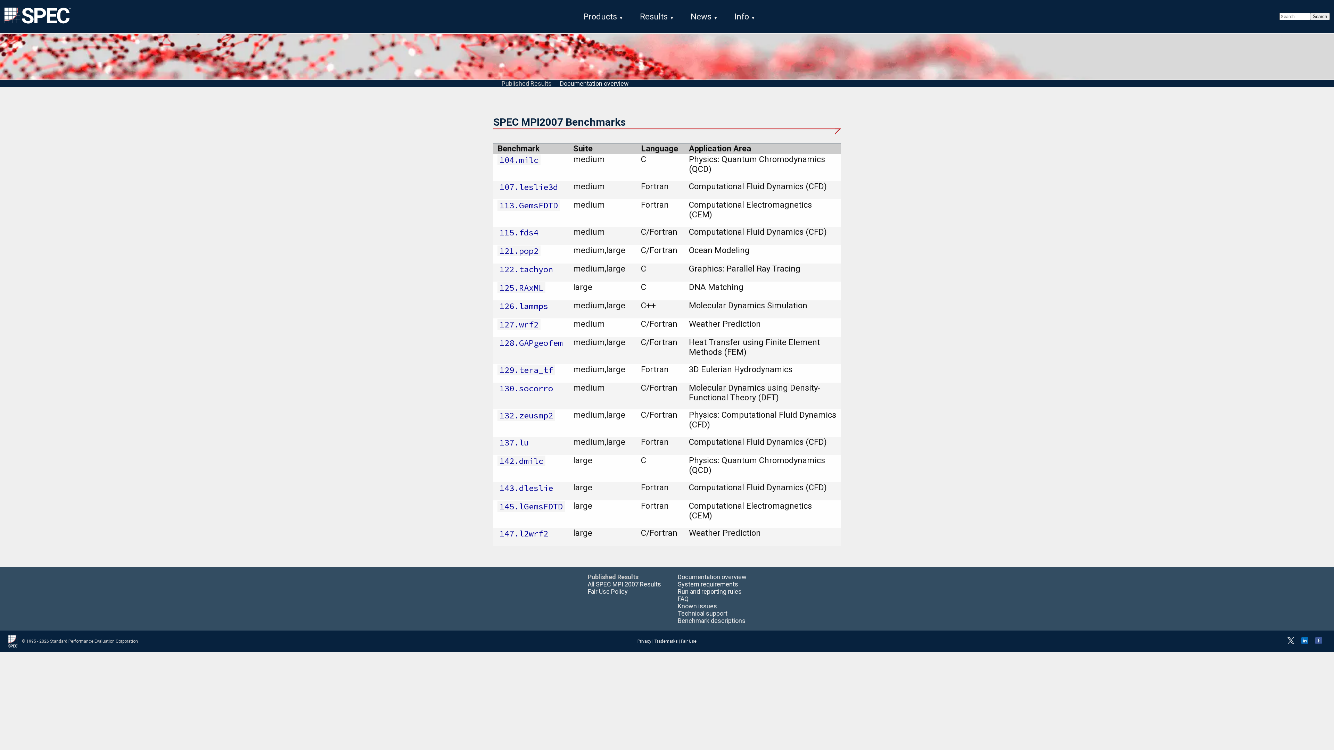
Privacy (644, 641)
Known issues (697, 606)
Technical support (702, 613)
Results (654, 17)
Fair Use (689, 641)
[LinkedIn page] (1304, 642)
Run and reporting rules (710, 591)
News (701, 17)
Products (600, 17)
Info (741, 17)
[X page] (1290, 642)
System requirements (708, 584)
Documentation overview (594, 83)
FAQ (683, 598)
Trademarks (666, 641)
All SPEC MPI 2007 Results (624, 584)
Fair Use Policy (608, 591)
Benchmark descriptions (712, 620)
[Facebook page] (1318, 642)
